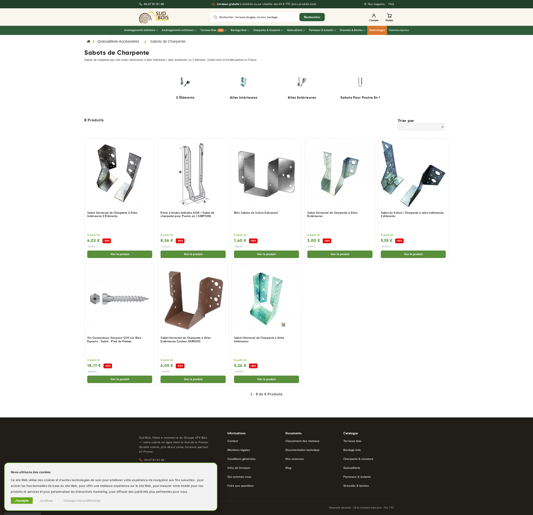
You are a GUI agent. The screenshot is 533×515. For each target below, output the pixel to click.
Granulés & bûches (356, 486)
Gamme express (399, 30)
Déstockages (377, 30)
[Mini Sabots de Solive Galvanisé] (266, 174)
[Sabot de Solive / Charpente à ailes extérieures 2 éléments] (413, 174)
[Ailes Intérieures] (243, 82)
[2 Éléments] (185, 82)
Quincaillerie (294, 30)
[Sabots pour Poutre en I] (360, 82)
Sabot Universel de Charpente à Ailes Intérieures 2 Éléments (112, 214)
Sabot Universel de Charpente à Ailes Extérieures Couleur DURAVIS (186, 339)
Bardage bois (352, 450)
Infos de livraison (238, 468)
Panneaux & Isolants (321, 30)
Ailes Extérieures (302, 97)
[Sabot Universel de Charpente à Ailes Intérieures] (266, 299)
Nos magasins (376, 4)
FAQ (391, 4)
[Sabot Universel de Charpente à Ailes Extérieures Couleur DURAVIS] (193, 299)
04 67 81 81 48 (154, 4)
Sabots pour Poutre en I (360, 97)
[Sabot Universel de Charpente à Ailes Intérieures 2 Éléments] (120, 174)
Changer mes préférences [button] (82, 500)
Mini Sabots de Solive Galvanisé (256, 212)
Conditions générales (241, 459)
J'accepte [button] (22, 500)
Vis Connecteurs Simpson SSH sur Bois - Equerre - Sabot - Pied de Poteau (115, 339)
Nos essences (294, 459)
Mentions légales (238, 450)
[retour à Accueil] (88, 41)
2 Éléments (185, 97)
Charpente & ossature (358, 459)
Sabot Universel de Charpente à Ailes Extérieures (332, 214)
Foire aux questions (240, 486)
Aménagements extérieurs (178, 30)
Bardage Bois (239, 30)
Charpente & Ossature (266, 30)
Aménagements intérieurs (139, 30)
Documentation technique (302, 450)
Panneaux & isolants (357, 477)
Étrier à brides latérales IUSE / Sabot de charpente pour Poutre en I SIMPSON (187, 214)
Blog (288, 468)
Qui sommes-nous (239, 477)
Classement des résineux (302, 441)
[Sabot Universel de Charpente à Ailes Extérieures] (340, 174)
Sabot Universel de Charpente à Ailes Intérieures (259, 339)
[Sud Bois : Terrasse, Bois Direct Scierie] (154, 17)
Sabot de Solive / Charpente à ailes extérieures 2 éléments (412, 214)
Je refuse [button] (46, 500)
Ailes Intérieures (243, 97)
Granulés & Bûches (351, 30)
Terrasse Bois (211, 30)
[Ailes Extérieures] (302, 82)
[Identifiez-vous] (373, 17)
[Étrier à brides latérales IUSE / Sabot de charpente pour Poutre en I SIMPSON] (193, 174)
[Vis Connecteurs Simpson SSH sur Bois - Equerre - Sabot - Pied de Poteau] (120, 299)
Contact (232, 441)
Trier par (406, 120)
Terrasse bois (352, 441)
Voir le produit (120, 254)
